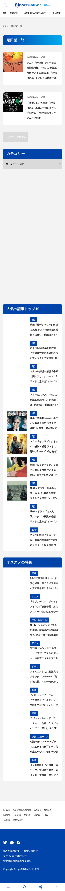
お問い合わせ (31, 851)
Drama (6, 815)
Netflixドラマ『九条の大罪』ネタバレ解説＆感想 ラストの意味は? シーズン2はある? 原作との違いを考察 (43, 494)
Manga (37, 815)
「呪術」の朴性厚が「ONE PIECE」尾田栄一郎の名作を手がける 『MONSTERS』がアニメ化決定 (41, 110)
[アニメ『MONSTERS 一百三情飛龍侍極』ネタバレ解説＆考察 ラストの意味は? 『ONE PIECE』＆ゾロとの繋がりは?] (13, 62)
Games (17, 815)
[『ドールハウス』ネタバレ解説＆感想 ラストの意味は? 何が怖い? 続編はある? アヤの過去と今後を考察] (17, 397)
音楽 (34, 690)
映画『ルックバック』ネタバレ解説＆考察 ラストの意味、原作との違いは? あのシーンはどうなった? (44, 470)
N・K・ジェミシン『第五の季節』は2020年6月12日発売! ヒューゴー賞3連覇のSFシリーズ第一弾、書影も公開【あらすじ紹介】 (44, 631)
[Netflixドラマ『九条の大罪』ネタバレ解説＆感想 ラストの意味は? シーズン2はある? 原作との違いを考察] (17, 491)
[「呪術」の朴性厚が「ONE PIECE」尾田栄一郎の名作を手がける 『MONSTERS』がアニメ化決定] (13, 102)
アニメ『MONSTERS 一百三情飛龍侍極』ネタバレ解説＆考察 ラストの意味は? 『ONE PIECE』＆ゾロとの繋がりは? (42, 70)
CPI (37, 869)
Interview (17, 820)
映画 (34, 573)
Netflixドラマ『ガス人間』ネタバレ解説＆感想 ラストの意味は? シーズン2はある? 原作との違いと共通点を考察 (43, 517)
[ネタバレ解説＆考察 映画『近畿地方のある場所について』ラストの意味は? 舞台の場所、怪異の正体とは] (17, 351)
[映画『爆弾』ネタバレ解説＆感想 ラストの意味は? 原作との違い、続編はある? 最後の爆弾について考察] (17, 327)
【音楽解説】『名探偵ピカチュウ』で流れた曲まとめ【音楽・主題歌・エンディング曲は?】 (44, 771)
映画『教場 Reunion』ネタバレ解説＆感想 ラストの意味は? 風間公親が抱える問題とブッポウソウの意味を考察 (44, 424)
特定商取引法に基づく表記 (17, 861)
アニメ (44, 57)
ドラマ (35, 667)
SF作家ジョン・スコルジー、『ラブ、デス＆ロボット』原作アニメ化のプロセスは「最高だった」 (44, 654)
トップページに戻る (15, 137)
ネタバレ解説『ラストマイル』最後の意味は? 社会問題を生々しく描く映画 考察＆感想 (44, 540)
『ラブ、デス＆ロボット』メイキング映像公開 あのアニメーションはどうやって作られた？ (44, 607)
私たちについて (11, 851)
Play (46, 815)
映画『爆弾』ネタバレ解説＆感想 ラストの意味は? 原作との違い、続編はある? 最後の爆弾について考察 (44, 330)
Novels (47, 810)
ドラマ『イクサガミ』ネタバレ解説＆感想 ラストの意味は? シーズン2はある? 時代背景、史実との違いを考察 (44, 447)
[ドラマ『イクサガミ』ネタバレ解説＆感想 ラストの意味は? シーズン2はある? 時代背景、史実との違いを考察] (17, 444)
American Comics (35, 13)
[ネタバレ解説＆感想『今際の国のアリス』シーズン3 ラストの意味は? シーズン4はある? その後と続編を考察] (17, 374)
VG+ (29, 869)
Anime (56, 13)
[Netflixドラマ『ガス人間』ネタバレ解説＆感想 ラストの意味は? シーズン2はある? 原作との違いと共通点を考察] (17, 514)
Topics (6, 820)
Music (27, 815)
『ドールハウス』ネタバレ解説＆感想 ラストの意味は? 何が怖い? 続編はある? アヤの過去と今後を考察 (44, 400)
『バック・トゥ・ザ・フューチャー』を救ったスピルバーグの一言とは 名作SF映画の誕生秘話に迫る (44, 724)
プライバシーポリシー (15, 856)
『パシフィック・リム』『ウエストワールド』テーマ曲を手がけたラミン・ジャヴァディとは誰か (44, 701)
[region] (33, 235)
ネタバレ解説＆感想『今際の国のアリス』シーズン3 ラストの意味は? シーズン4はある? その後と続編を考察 (44, 377)
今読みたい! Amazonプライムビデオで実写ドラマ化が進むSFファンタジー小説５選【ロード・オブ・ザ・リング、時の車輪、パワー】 (44, 747)
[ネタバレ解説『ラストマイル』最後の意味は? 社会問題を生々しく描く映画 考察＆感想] (17, 537)
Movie (14, 13)
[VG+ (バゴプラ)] (32, 5)
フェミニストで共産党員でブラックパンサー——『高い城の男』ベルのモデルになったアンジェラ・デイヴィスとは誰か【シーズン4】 (44, 677)
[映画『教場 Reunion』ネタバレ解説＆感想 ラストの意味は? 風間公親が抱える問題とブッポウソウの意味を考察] (17, 421)
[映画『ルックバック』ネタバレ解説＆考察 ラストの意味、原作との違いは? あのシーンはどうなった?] (17, 467)
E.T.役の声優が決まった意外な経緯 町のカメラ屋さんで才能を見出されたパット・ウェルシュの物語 (44, 584)
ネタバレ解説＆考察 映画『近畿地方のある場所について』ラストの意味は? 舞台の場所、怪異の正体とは (44, 354)
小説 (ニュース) (40, 620)
